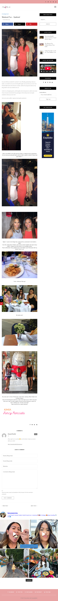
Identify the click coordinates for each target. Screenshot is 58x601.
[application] (48, 68)
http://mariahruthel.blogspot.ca (15, 444)
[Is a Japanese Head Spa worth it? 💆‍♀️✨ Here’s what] (43, 534)
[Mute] (52, 71)
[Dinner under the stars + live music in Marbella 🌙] (43, 563)
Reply (36, 434)
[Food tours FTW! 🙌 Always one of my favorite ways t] (14, 534)
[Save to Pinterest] (1, 303)
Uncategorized (5, 14)
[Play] (41, 71)
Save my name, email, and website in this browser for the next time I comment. (17, 493)
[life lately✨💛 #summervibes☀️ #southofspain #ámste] (14, 563)
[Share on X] (1, 300)
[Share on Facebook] (1, 297)
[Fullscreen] (54, 71)
